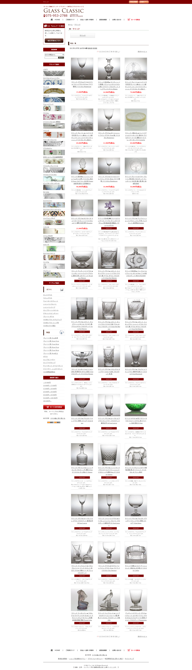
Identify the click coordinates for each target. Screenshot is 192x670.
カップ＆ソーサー (49, 359)
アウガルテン (47, 148)
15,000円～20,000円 (50, 388)
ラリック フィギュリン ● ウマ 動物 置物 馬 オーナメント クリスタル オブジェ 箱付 (136, 470)
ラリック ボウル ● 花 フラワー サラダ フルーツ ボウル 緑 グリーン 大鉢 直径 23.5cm (136, 421)
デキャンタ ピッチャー (50, 313)
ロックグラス (47, 295)
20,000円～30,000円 (50, 392)
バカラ (45, 69)
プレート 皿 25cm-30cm (51, 350)
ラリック (46, 95)
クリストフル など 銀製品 (51, 122)
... (118, 51)
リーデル (46, 262)
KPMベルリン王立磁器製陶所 (53, 157)
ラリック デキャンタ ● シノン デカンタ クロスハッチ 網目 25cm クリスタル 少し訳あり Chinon (82, 470)
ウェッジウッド (48, 104)
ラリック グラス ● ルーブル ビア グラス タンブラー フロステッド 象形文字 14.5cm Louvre (109, 421)
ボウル (45, 356)
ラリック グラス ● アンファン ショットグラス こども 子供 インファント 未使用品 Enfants (136, 221)
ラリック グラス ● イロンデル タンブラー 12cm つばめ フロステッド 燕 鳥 (109, 372)
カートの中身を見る (54, 407)
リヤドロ (46, 227)
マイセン (46, 113)
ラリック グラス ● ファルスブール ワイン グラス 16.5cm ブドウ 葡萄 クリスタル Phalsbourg (82, 84)
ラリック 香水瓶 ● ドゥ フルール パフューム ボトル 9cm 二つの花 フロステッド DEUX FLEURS (136, 273)
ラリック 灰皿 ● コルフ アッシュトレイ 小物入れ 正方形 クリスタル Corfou (136, 568)
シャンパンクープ (49, 307)
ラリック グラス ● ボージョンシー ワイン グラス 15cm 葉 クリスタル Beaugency (109, 135)
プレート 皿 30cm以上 (50, 353)
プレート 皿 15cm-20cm (51, 344)
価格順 (90, 48)
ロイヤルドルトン (49, 253)
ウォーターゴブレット (50, 301)
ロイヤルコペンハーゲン (51, 78)
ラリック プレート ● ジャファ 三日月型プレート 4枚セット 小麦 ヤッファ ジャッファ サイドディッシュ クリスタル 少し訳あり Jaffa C (82, 137)
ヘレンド (46, 130)
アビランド (47, 271)
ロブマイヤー (47, 201)
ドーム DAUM (48, 236)
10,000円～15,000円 (50, 385)
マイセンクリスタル (50, 174)
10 (116, 51)
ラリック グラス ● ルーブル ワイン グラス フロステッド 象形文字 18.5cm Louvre (82, 521)
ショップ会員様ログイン (77, 658)
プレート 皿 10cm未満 (50, 338)
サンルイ (46, 87)
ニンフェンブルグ (49, 218)
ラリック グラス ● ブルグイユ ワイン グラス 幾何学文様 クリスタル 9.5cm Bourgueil (136, 372)
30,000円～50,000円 (50, 395)
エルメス (46, 244)
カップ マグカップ (49, 362)
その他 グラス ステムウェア (52, 319)
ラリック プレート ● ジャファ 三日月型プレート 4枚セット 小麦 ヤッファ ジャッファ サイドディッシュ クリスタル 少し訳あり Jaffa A (136, 86)
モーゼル (46, 192)
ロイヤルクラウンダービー (52, 209)
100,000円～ (47, 401)
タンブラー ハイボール (50, 310)
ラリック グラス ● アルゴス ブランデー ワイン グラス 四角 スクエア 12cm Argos (136, 521)
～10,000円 (47, 382)
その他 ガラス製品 (49, 326)
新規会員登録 (62, 658)
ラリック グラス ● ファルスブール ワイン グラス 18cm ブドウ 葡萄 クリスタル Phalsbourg (109, 179)
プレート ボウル (48, 316)
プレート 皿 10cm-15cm (51, 341)
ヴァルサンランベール (50, 166)
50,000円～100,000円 (50, 398)
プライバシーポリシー (95, 658)
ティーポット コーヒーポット (53, 366)
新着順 (95, 48)
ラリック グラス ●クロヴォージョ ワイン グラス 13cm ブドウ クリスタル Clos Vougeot (109, 568)
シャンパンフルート (50, 304)
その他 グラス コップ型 (51, 323)
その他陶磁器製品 (49, 372)
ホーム (70, 24)
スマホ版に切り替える (57, 418)
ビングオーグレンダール (51, 183)
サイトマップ (129, 658)
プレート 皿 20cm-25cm (51, 347)
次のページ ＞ (142, 51)
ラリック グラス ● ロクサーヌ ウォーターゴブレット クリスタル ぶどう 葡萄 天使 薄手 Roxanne (82, 221)
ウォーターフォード (50, 139)
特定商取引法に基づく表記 (114, 658)
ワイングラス (47, 298)
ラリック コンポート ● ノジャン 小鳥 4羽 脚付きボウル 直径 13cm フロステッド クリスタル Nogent (82, 372)
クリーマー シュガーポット (53, 369)
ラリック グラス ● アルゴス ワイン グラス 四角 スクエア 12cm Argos (82, 421)
